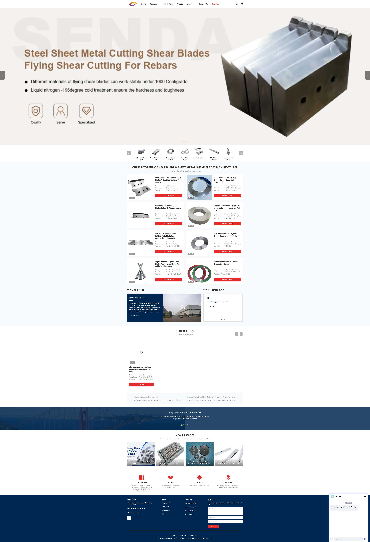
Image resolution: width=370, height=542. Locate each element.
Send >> (213, 503)
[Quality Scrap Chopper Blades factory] (141, 128)
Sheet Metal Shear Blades (191, 484)
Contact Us (165, 491)
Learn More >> (134, 292)
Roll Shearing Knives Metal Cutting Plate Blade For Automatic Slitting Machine (166, 213)
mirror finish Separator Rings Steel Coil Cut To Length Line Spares (155, 374)
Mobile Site (183, 512)
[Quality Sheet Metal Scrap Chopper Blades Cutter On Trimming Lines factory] (140, 192)
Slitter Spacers (199, 134)
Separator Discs (171, 134)
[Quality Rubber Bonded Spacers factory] (185, 128)
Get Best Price (169, 172)
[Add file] (331, 539)
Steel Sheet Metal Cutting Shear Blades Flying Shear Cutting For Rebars (168, 157)
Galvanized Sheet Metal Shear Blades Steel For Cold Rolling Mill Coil (170, 346)
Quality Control (166, 487)
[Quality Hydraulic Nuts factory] (156, 128)
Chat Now (141, 361)
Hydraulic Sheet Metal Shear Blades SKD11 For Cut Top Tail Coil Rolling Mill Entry (141, 346)
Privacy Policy (193, 512)
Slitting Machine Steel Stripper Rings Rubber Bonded (205, 377)
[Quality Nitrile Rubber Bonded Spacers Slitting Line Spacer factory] (199, 248)
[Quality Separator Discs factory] (170, 128)
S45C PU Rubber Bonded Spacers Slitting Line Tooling (151, 377)
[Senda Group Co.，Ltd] (133, 3)
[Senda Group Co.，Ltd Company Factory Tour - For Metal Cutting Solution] (182, 284)
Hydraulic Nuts (156, 134)
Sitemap (175, 512)
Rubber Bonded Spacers (185, 135)
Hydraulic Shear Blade (190, 480)
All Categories (188, 491)
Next (367, 63)
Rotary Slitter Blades (190, 487)
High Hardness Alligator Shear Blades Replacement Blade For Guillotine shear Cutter (167, 241)
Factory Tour (165, 483)
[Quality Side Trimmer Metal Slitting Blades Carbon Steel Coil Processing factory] (199, 164)
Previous (2, 63)
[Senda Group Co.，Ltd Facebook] (129, 495)
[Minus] (365, 496)
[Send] (365, 539)
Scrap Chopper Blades (141, 135)
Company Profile (166, 480)
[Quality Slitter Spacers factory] (199, 128)
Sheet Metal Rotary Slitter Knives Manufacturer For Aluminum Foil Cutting (227, 185)
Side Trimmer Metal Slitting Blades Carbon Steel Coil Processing (225, 157)
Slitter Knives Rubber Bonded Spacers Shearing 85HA (205, 374)
